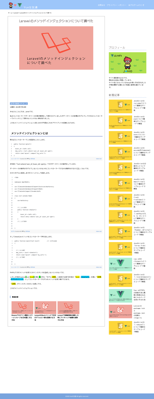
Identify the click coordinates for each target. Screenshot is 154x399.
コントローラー (15, 158)
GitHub (33, 158)
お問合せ (101, 5)
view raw (99, 158)
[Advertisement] (56, 84)
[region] (56, 150)
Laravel (16, 13)
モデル (13, 231)
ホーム (10, 13)
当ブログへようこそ (136, 5)
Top (148, 375)
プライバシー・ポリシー (116, 5)
